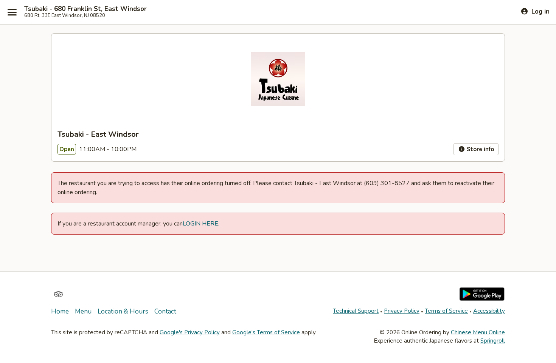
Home (60, 311)
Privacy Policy (401, 311)
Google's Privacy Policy (190, 332)
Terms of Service (446, 311)
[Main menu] (12, 12)
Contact (165, 311)
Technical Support (356, 311)
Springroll (492, 340)
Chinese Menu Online (478, 332)
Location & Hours (123, 311)
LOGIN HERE (200, 223)
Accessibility (489, 311)
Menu (83, 311)
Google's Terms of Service (266, 332)
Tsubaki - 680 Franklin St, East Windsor (85, 9)
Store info (479, 149)
